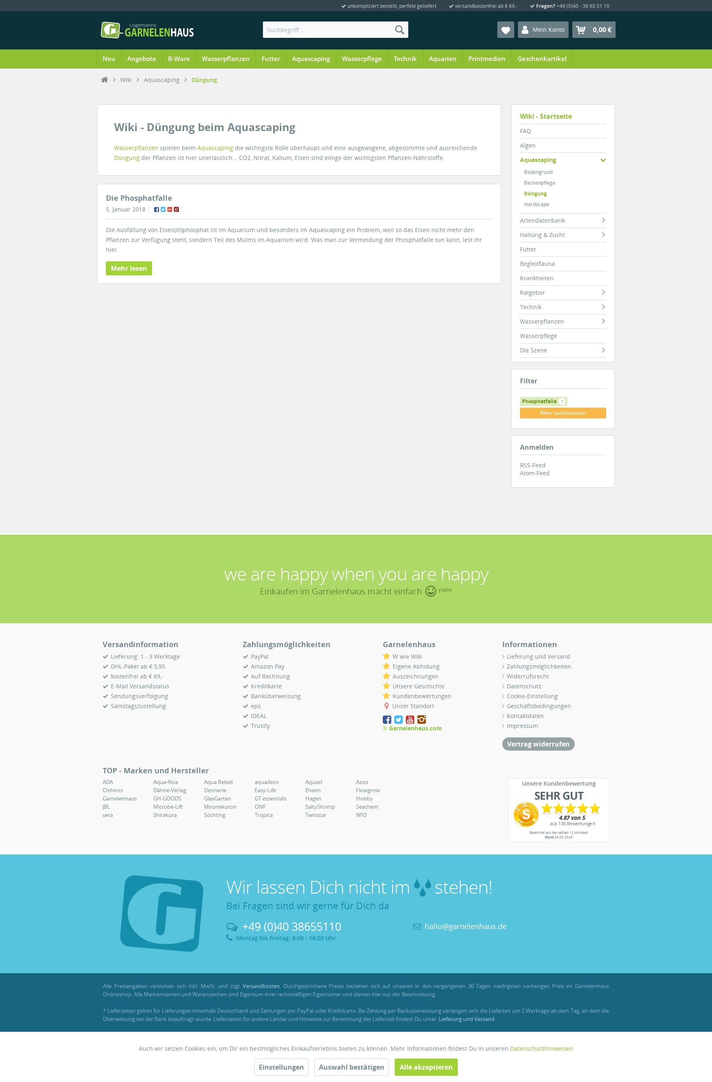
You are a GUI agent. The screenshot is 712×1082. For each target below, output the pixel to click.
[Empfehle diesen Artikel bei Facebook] (156, 209)
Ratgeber (532, 292)
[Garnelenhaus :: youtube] (411, 720)
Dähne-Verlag (169, 790)
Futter (528, 249)
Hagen (313, 798)
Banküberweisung (276, 696)
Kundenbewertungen (422, 696)
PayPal (260, 656)
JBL (106, 806)
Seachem (367, 806)
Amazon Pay (267, 666)
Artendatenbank (542, 220)
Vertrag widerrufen (538, 744)
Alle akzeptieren (426, 1067)
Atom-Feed (535, 473)
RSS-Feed (533, 465)
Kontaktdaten (525, 716)
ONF (260, 806)
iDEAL (259, 716)
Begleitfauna (537, 264)
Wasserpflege (538, 336)
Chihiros (113, 790)
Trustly (260, 726)
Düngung (535, 193)
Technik (530, 307)
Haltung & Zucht (542, 235)
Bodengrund (538, 172)
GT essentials (270, 798)
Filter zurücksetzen (563, 412)
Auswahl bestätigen (351, 1067)
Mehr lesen (129, 268)
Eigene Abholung (416, 666)
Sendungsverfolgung (139, 696)
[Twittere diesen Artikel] (163, 209)
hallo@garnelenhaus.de (466, 926)
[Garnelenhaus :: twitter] (399, 720)
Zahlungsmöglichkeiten (539, 666)
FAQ (525, 131)
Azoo (362, 782)
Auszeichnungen (416, 676)
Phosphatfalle (542, 401)
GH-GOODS (167, 798)
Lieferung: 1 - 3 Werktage (145, 656)
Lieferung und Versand (538, 656)
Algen (528, 145)
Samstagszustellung (138, 706)
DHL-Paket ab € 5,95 (138, 666)
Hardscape (536, 204)
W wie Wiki (407, 656)
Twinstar (315, 815)
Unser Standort (413, 706)
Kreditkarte (266, 686)
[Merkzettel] (505, 29)
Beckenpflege (539, 182)
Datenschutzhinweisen (541, 1048)
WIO (361, 815)
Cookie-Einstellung (532, 696)
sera (108, 815)
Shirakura (165, 815)
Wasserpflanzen (542, 321)
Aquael (313, 782)
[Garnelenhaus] (104, 80)
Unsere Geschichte (419, 686)
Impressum (522, 726)
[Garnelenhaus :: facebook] (388, 720)
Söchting (214, 815)
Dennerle (215, 790)
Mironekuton (220, 806)
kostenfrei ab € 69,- (137, 676)
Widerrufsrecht (528, 676)
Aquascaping (538, 160)
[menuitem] (335, 29)
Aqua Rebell (218, 782)
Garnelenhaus (120, 798)
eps (256, 706)
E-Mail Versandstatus (140, 686)
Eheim (313, 790)
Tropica (264, 815)
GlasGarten (217, 798)
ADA (108, 782)
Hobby (364, 798)
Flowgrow (368, 790)
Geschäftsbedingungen (539, 706)
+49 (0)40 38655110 (291, 926)
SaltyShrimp (320, 806)
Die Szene (533, 350)
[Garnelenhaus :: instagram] (421, 720)
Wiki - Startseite (546, 116)
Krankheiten (537, 278)
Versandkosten (261, 986)
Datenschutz (524, 686)
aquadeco (267, 782)
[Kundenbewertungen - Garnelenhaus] (558, 814)
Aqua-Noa (165, 782)
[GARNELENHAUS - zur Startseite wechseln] (147, 30)
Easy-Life (265, 790)
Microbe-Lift (168, 806)
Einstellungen (281, 1067)
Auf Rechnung (270, 676)
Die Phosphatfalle (139, 198)
